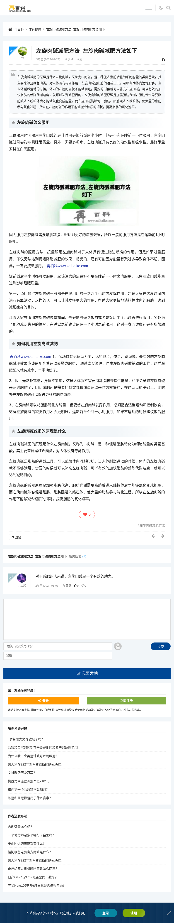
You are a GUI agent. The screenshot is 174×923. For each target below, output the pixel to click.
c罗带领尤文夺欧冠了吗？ (26, 739)
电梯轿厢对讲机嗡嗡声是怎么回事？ (33, 869)
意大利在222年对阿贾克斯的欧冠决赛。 (36, 764)
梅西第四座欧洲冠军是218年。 (29, 781)
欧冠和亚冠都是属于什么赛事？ (30, 798)
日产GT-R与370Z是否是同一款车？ (33, 877)
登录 (45, 700)
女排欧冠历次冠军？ (22, 773)
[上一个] (153, 536)
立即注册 (126, 700)
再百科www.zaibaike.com (67, 266)
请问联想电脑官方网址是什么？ (30, 852)
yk (22, 57)
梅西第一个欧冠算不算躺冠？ (28, 789)
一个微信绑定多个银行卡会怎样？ (32, 835)
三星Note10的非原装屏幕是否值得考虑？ (37, 885)
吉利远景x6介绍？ (21, 827)
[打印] (163, 60)
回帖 (18, 537)
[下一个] (163, 536)
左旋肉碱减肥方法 (152, 525)
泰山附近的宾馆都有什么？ (27, 843)
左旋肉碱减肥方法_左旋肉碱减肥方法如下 (75, 29)
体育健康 (35, 29)
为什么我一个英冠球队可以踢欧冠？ (33, 756)
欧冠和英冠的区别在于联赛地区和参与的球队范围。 (44, 747)
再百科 (19, 29)
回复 (68, 585)
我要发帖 (90, 673)
